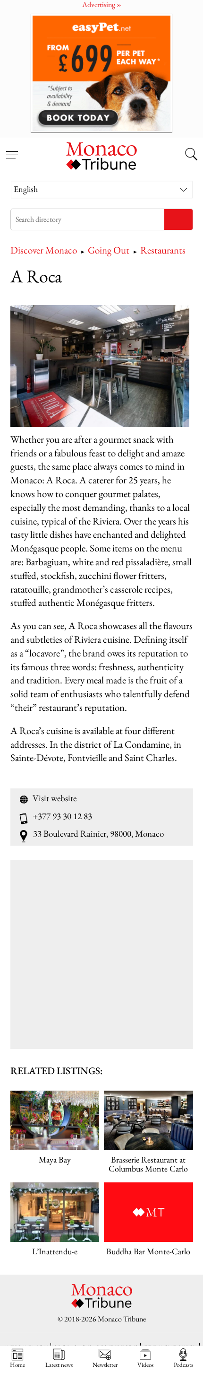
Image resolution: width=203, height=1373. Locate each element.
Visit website (54, 798)
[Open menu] (12, 149)
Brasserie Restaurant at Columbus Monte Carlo (148, 1164)
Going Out (108, 250)
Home (17, 1364)
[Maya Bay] (55, 1120)
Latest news (59, 1364)
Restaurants (163, 250)
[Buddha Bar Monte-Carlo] (148, 1212)
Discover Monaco (43, 250)
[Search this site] (191, 155)
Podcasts (183, 1364)
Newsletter (105, 1364)
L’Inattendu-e (54, 1251)
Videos (145, 1364)
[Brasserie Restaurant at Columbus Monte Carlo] (148, 1120)
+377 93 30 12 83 (62, 816)
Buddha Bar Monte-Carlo (148, 1251)
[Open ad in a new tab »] (101, 73)
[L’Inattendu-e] (55, 1212)
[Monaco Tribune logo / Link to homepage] (101, 155)
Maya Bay (55, 1159)
